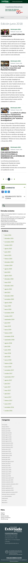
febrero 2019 (8, 333)
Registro (3, 513)
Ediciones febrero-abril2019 (8, 494)
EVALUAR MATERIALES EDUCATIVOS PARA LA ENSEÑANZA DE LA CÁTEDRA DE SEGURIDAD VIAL (13, 155)
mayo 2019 (8, 326)
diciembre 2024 (9, 262)
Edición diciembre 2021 (7, 447)
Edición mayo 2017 (6, 473)
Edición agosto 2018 (6, 437)
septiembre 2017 (9, 377)
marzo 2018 (8, 360)
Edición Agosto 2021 (7, 441)
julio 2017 (7, 383)
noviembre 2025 (9, 242)
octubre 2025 (8, 245)
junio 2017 (8, 387)
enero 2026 (8, 235)
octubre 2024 (8, 265)
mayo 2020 (8, 306)
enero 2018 (8, 366)
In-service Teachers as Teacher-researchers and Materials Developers (13, 68)
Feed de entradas (5, 516)
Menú (2, 17)
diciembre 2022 (9, 279)
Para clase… (4, 500)
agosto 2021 (8, 289)
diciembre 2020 (9, 296)
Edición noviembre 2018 (7, 482)
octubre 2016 (8, 410)
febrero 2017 (8, 400)
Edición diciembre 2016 (7, 443)
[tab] (13, 187)
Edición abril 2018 (6, 430)
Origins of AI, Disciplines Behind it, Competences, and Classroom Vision (13, 214)
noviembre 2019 (9, 312)
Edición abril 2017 (6, 428)
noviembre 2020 (9, 299)
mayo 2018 (8, 353)
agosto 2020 (8, 302)
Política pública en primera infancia (9, 221)
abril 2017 (7, 393)
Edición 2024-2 (5, 426)
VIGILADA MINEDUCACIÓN (14, 558)
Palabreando (5, 498)
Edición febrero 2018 (7, 455)
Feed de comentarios (5, 517)
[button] (26, 20)
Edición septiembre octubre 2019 (9, 492)
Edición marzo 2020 (6, 471)
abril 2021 (7, 292)
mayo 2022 (8, 282)
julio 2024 (7, 272)
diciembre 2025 (9, 238)
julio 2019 (7, 323)
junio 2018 (8, 350)
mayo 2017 (8, 390)
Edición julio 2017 (6, 457)
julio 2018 (7, 346)
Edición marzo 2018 (6, 469)
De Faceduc (4, 424)
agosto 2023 (8, 275)
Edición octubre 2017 (7, 486)
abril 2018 (7, 356)
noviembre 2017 (9, 370)
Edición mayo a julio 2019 (8, 477)
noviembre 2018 (9, 336)
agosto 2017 (8, 380)
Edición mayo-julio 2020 (7, 480)
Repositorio (4, 502)
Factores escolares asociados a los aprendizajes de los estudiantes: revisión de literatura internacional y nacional (13, 224)
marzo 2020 (8, 309)
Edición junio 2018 (16, 29)
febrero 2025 (8, 258)
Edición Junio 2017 (6, 463)
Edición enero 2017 (6, 449)
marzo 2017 (8, 397)
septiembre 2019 (9, 319)
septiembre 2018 (9, 339)
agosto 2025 (8, 248)
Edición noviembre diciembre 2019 (10, 484)
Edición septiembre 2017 (8, 488)
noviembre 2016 (9, 407)
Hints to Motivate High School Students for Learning (13, 217)
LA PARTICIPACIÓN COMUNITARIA (13, 35)
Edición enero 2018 (6, 451)
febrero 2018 (8, 363)
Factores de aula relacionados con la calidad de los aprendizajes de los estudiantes (12, 219)
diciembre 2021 (9, 285)
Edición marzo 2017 (6, 467)
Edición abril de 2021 (7, 432)
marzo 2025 (8, 255)
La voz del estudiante (7, 496)
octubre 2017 (8, 373)
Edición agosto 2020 (6, 439)
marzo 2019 (8, 329)
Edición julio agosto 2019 (8, 461)
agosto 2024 (8, 269)
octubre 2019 (8, 316)
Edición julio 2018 (6, 459)
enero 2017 (8, 404)
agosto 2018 (8, 343)
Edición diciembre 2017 (7, 445)
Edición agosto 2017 (6, 435)
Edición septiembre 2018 (8, 490)
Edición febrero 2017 (7, 453)
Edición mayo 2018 (6, 475)
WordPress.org (4, 519)
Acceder (3, 514)
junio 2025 (8, 252)
